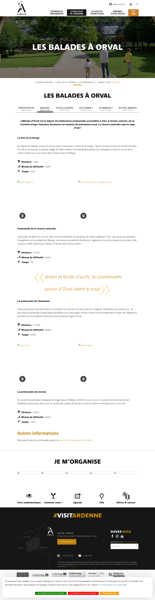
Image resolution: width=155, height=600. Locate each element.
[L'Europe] (23, 576)
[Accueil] (21, 8)
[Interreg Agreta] (40, 576)
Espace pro (88, 556)
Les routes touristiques (97, 12)
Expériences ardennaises (56, 12)
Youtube (122, 536)
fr (137, 4)
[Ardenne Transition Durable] (97, 576)
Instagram (117, 536)
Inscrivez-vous (124, 542)
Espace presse (68, 556)
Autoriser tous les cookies (50, 593)
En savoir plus (72, 566)
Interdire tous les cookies (83, 593)
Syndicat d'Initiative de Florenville (76, 440)
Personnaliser (109, 593)
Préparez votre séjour (118, 12)
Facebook (112, 536)
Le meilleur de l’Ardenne (76, 12)
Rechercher (131, 5)
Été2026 (133, 12)
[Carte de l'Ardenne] (35, 545)
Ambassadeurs (119, 4)
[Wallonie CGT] (116, 576)
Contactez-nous (67, 542)
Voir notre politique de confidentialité (113, 585)
